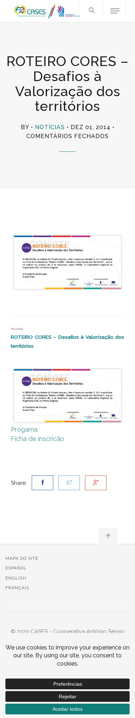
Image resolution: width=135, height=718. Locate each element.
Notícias (50, 127)
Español (16, 568)
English (15, 578)
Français (17, 587)
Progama (24, 429)
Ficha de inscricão (37, 438)
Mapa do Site (21, 558)
